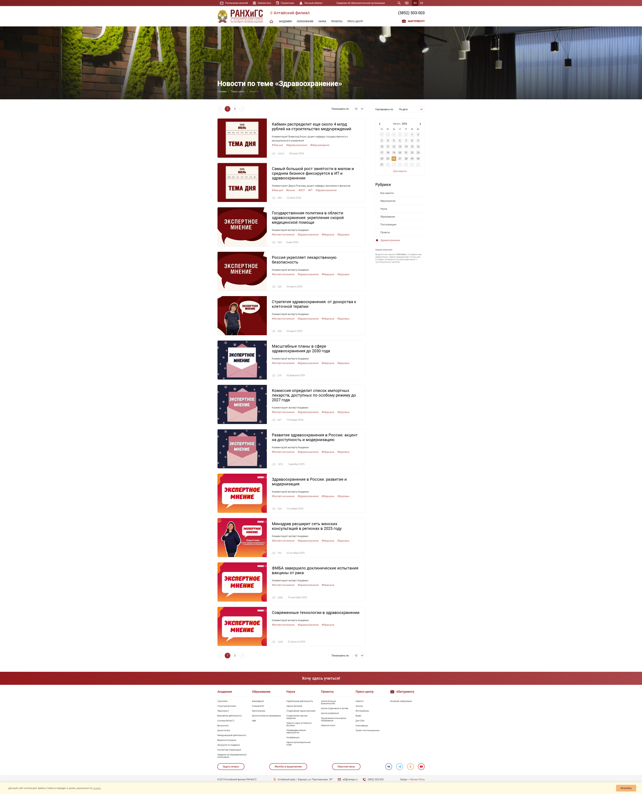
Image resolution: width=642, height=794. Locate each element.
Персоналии (223, 711)
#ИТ (310, 190)
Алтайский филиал (292, 13)
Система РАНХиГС (225, 721)
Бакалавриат (258, 701)
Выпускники (223, 725)
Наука (383, 208)
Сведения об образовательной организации (360, 3)
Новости (360, 701)
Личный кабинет (313, 3)
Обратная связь (346, 766)
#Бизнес (290, 190)
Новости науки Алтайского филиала (299, 724)
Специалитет (258, 706)
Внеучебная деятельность (229, 716)
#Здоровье (343, 234)
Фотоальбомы (362, 711)
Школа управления (330, 713)
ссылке (97, 788)
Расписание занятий (236, 3)
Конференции (292, 737)
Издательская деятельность (299, 701)
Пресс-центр (238, 91)
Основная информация (401, 701)
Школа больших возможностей (328, 702)
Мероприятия (387, 201)
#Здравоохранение (296, 145)
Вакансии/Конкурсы (226, 740)
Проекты (385, 232)
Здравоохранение (390, 240)
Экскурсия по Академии (228, 745)
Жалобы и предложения (288, 766)
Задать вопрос (231, 766)
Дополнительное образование (266, 716)
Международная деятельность (231, 735)
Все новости (400, 171)
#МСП (301, 190)
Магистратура (258, 711)
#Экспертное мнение (283, 234)
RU (415, 3)
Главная (221, 91)
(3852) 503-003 (411, 13)
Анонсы (359, 706)
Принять (626, 788)
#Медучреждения (319, 145)
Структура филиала (226, 706)
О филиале (222, 701)
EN (421, 3)
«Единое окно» (328, 725)
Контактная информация (229, 750)
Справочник (287, 3)
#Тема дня (277, 145)
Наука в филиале (294, 706)
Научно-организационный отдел (298, 743)
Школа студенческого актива (334, 708)
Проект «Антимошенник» (368, 730)
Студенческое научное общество (296, 717)
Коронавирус (362, 725)
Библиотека (264, 3)
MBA (254, 721)
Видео (358, 716)
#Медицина (328, 234)
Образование (387, 216)
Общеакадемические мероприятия (296, 731)
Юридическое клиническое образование (333, 719)
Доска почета (223, 730)
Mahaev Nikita (417, 779)
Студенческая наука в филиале (300, 711)
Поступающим (388, 224)
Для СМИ (360, 721)
